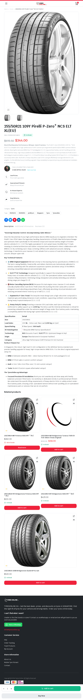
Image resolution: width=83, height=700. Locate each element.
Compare (37, 399)
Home (6, 9)
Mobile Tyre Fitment (11, 662)
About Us (7, 659)
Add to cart (48, 688)
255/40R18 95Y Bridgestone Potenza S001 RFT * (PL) (21, 495)
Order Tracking (9, 643)
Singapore (40, 213)
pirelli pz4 (31, 213)
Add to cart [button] (58, 450)
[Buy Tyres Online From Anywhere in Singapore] (41, 3)
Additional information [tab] (24, 226)
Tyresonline (56, 213)
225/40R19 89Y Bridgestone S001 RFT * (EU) (57, 494)
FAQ (5, 640)
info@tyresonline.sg (12, 630)
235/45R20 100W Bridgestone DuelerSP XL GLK (21, 571)
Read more (22, 448)
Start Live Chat (31, 170)
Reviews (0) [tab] (40, 226)
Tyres (11, 9)
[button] (8, 110)
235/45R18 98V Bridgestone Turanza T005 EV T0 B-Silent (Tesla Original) (58, 437)
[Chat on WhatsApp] (13, 624)
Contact (7, 665)
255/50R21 (22, 213)
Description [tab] (9, 226)
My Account (8, 649)
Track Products (9, 646)
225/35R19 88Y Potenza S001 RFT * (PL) (19, 436)
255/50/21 (13, 213)
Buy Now (41, 696)
